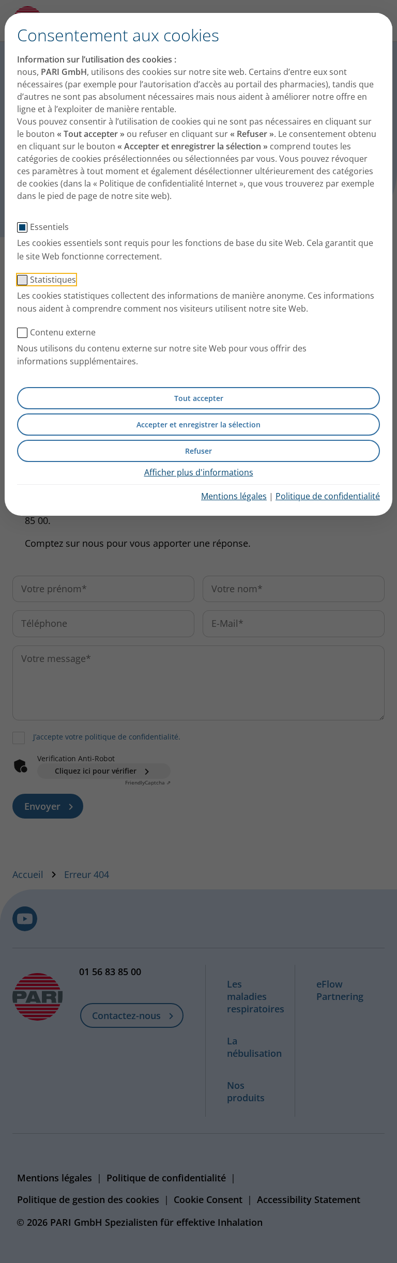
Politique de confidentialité (328, 496)
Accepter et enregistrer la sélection (198, 424)
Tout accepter (198, 398)
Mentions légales (234, 496)
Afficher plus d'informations (198, 472)
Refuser (198, 451)
